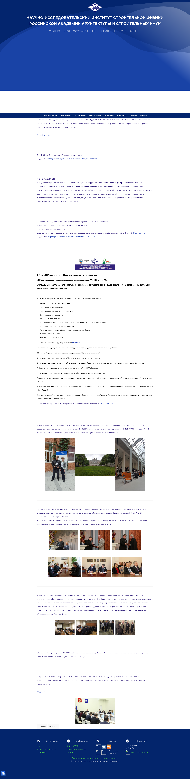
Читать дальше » (106, 404)
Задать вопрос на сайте (139, 752)
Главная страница (49, 115)
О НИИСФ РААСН (73, 746)
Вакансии (134, 115)
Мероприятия (121, 115)
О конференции (44, 135)
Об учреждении (65, 115)
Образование (41, 752)
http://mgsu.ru (139, 233)
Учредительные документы (76, 749)
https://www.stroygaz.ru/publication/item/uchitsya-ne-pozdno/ (72, 159)
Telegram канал (113, 751)
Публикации (108, 115)
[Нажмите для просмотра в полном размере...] (95, 711)
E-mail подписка (113, 753)
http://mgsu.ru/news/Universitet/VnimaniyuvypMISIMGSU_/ (71, 237)
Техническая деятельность (46, 749)
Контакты (143, 115)
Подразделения (94, 115)
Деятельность (80, 115)
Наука (39, 746)
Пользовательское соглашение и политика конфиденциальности (95, 758)
